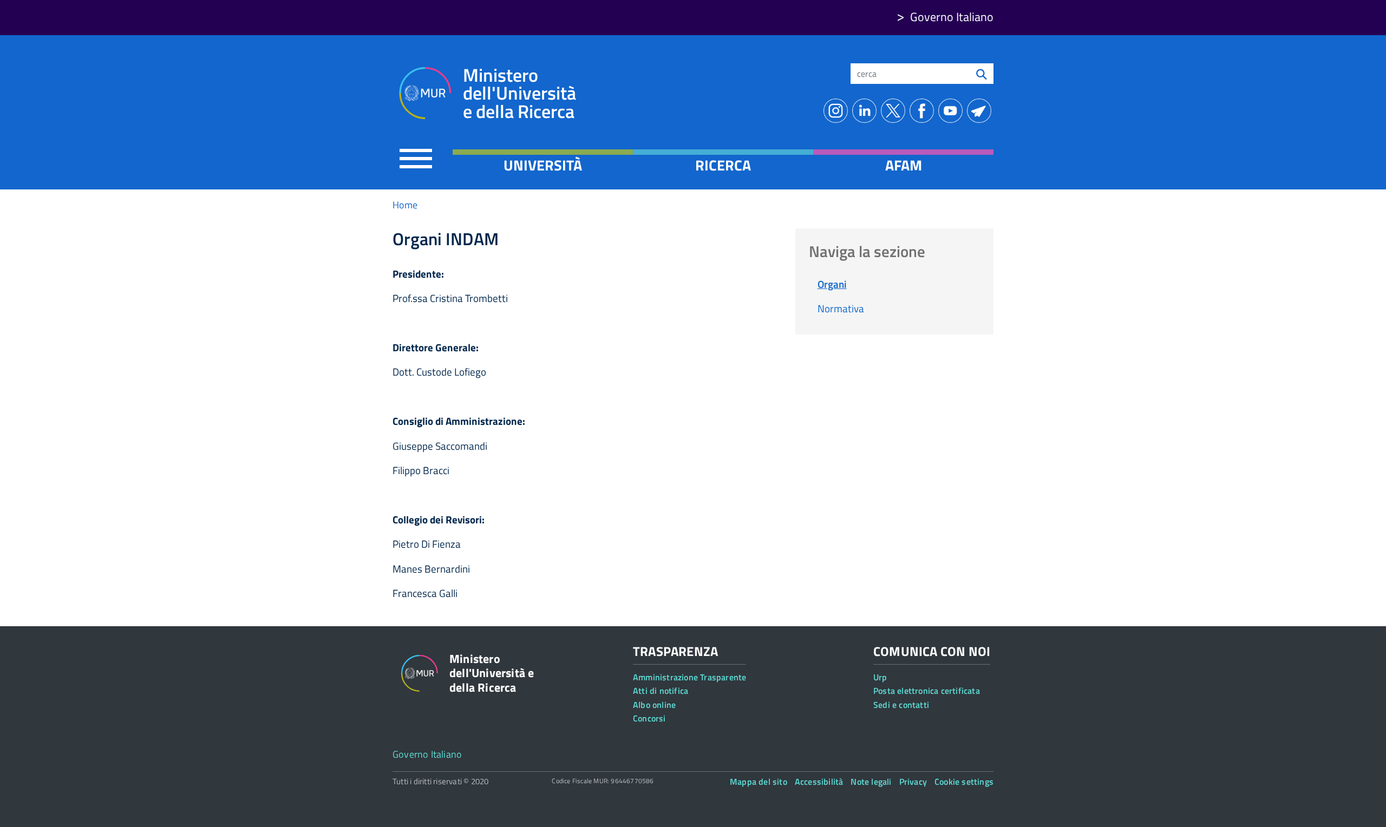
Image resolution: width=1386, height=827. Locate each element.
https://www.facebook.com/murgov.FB (924, 111)
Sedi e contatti (901, 704)
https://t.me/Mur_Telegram (981, 111)
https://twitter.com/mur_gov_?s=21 (895, 111)
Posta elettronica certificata (926, 690)
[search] (981, 73)
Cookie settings (963, 781)
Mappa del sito (758, 781)
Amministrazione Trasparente (689, 677)
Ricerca (723, 165)
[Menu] (416, 158)
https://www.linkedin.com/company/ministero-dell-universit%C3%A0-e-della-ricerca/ (866, 111)
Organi (832, 284)
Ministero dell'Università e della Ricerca (519, 93)
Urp (880, 677)
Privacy (913, 781)
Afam (903, 165)
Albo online (654, 704)
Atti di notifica (660, 690)
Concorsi (649, 718)
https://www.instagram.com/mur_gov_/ (838, 111)
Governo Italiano (951, 17)
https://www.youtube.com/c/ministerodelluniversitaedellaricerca (952, 111)
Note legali (871, 781)
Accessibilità (819, 781)
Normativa (841, 308)
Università (543, 165)
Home (405, 205)
